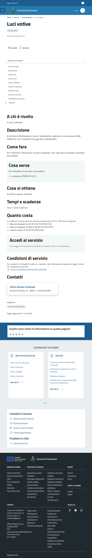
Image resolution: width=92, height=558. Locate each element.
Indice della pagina (15, 61)
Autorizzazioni (32, 484)
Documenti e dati (13, 490)
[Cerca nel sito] (82, 10)
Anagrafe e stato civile (35, 478)
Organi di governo (14, 472)
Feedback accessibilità (55, 540)
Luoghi (70, 491)
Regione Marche (12, 3)
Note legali (51, 525)
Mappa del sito (12, 555)
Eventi (70, 494)
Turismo (50, 496)
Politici (9, 484)
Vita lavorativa (52, 499)
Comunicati (72, 475)
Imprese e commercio (55, 478)
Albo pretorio (52, 516)
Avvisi (70, 478)
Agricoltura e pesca (34, 472)
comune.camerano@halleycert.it (19, 531)
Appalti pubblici (33, 481)
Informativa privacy (54, 519)
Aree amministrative (15, 475)
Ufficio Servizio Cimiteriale (22, 287)
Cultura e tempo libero (35, 490)
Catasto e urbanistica (35, 487)
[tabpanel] (26, 376)
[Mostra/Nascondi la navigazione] (2, 10)
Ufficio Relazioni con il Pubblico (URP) (15, 525)
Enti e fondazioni (13, 481)
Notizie (70, 472)
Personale (10, 487)
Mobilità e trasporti (54, 481)
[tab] (44, 403)
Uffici (9, 478)
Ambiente (31, 475)
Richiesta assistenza (35, 525)
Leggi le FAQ (32, 510)
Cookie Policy (52, 522)
